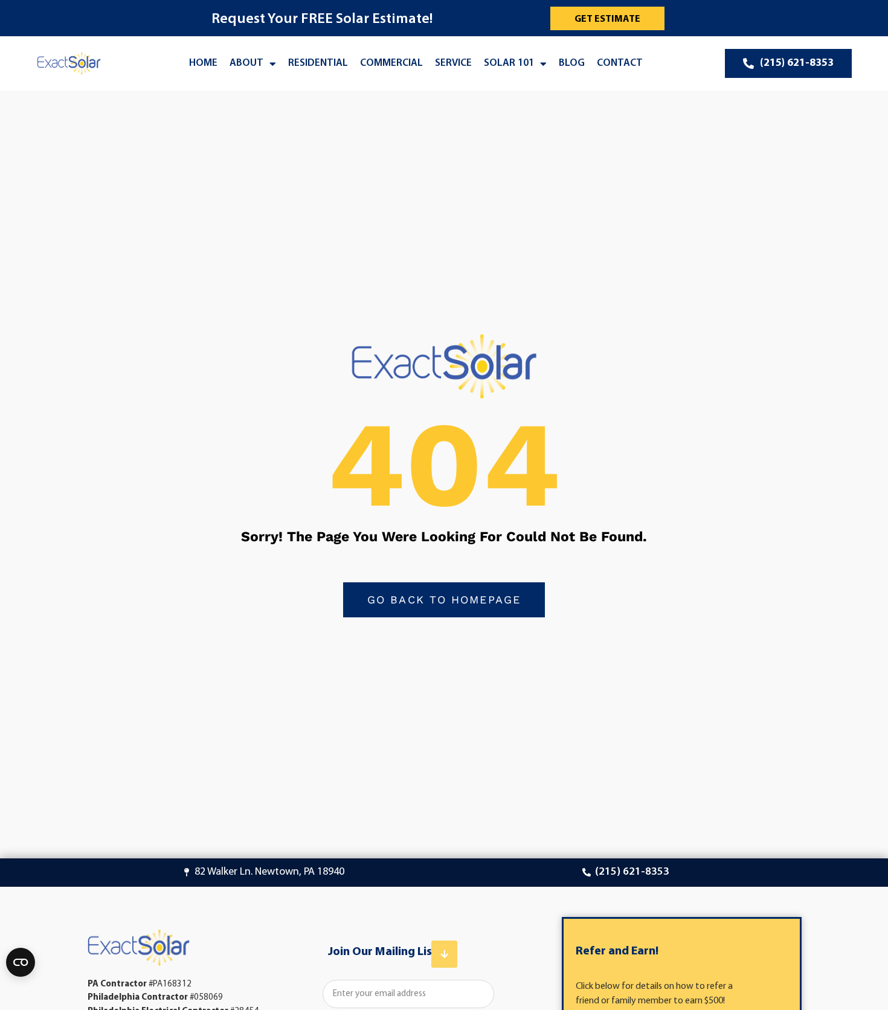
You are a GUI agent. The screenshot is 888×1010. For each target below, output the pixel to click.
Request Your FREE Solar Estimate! (322, 19)
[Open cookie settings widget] (20, 962)
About (246, 63)
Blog (572, 63)
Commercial (391, 63)
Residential (318, 63)
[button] (444, 954)
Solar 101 (509, 63)
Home (203, 63)
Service (453, 63)
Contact (620, 63)
